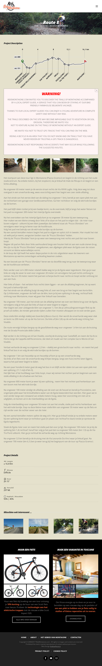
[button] (5, 165)
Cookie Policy (60, 651)
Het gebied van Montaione (53, 637)
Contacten (76, 637)
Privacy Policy (42, 651)
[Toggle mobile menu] (97, 6)
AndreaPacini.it (55, 646)
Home (23, 637)
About (33, 637)
